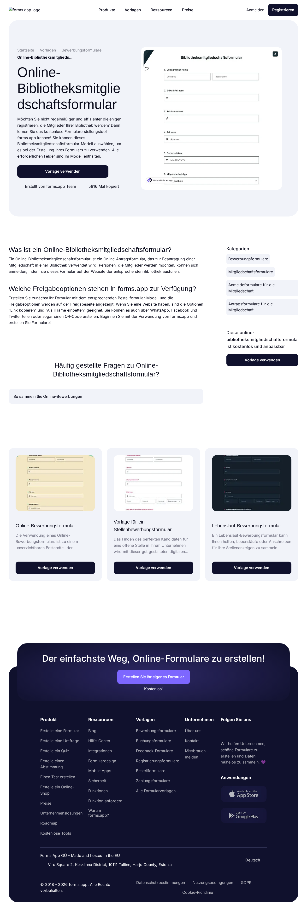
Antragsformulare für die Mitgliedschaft (250, 307)
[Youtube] (256, 732)
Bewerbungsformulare (248, 258)
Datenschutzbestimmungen (160, 882)
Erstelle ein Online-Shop (57, 790)
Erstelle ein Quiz (54, 750)
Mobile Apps (99, 770)
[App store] (244, 795)
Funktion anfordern (105, 800)
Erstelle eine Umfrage (59, 740)
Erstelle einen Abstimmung (52, 763)
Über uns (193, 730)
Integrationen (100, 750)
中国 (250, 847)
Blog (92, 730)
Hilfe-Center (99, 740)
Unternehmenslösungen (61, 813)
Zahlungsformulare (153, 780)
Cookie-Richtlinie (197, 892)
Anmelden (255, 9)
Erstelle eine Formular (59, 730)
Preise (45, 803)
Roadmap (49, 823)
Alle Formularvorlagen (156, 790)
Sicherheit (97, 780)
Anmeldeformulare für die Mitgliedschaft (251, 287)
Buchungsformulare (153, 740)
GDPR (246, 882)
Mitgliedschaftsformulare (250, 271)
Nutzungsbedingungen (213, 882)
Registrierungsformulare (157, 760)
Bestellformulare (150, 770)
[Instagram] (235, 732)
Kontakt (192, 740)
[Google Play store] (244, 816)
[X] (245, 732)
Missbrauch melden (195, 753)
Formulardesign (102, 760)
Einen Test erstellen (57, 776)
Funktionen (98, 790)
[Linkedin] (224, 732)
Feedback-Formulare (154, 750)
